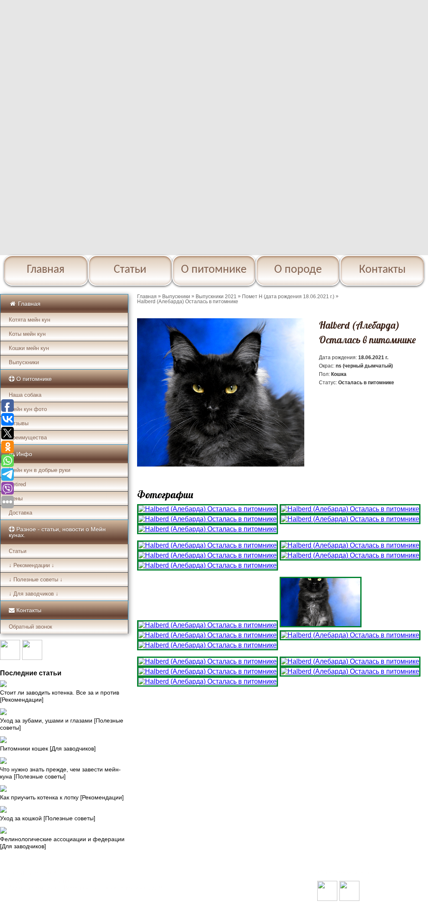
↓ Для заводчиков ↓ (34, 594)
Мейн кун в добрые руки (39, 470)
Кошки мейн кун (29, 348)
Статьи (130, 270)
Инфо (23, 454)
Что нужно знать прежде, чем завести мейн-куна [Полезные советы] (60, 773)
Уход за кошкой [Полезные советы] (47, 818)
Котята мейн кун (29, 320)
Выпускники (24, 362)
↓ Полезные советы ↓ (36, 579)
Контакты (382, 270)
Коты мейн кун (27, 334)
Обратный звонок (30, 627)
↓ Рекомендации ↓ (31, 565)
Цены (16, 498)
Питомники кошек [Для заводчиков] (48, 748)
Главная (45, 270)
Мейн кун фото (28, 409)
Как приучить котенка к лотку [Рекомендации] (62, 797)
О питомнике (214, 270)
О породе (298, 270)
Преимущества (28, 437)
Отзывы (18, 423)
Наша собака (25, 395)
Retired (17, 484)
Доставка (20, 513)
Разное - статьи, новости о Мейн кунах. (57, 532)
